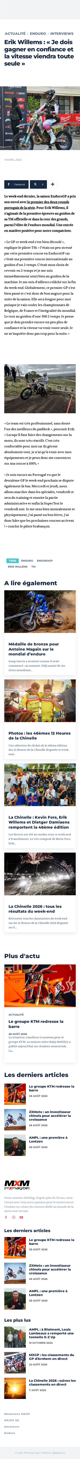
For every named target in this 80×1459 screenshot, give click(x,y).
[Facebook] (6, 1217)
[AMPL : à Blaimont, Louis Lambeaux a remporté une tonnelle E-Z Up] (15, 1337)
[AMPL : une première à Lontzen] (15, 1145)
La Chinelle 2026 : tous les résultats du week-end (35, 909)
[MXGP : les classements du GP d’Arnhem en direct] (15, 1362)
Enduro (38, 33)
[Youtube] (21, 1217)
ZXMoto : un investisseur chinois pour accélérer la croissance (50, 1116)
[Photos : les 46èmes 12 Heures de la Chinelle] (40, 700)
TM (33, 566)
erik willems (18, 566)
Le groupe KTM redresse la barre (51, 1088)
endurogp (45, 560)
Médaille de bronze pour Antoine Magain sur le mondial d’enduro (34, 649)
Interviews (61, 33)
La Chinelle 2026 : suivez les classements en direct (52, 1382)
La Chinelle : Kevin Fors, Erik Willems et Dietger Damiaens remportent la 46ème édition (39, 822)
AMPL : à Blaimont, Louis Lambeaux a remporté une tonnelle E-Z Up (51, 1333)
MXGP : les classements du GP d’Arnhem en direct (51, 1357)
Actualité (15, 33)
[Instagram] (13, 1217)
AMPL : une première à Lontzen (48, 1139)
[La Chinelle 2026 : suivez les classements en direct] (15, 1388)
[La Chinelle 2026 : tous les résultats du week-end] (40, 874)
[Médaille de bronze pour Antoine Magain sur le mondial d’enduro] (40, 611)
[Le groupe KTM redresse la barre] (40, 985)
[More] (52, 184)
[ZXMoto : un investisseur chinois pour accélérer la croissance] (15, 1119)
